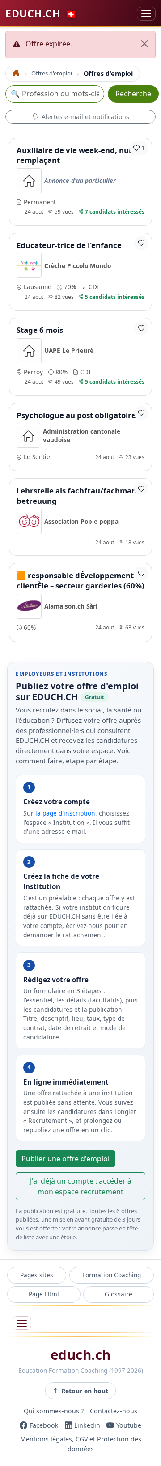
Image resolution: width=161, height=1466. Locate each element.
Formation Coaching (111, 1275)
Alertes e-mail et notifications (85, 116)
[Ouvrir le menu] (22, 1323)
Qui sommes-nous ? (54, 1411)
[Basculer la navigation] (146, 14)
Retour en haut (84, 1391)
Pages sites (36, 1275)
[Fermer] (144, 43)
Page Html (44, 1294)
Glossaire (118, 1294)
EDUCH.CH (41, 13)
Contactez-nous (113, 1411)
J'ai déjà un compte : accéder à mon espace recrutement (80, 1186)
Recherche (133, 94)
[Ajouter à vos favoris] (141, 243)
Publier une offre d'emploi (65, 1159)
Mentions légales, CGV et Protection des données (80, 1444)
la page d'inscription (65, 813)
